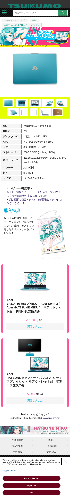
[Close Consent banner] (65, 461)
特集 (34, 20)
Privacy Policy (9, 471)
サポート (52, 440)
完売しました (35, 326)
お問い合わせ (53, 452)
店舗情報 (52, 446)
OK (31, 492)
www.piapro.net (51, 418)
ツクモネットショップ (14, 20)
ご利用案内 (17, 440)
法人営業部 (17, 446)
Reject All (31, 485)
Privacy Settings (32, 478)
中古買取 (17, 452)
